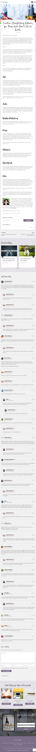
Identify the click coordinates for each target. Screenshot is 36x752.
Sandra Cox (7, 523)
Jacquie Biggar (7, 546)
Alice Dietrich (12, 210)
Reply (33, 281)
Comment (4, 653)
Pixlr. (28, 96)
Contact (15, 744)
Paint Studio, (23, 96)
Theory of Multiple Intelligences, (11, 59)
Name (3, 665)
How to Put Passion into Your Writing (25, 259)
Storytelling (11, 213)
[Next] (33, 256)
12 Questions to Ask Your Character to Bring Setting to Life (27, 234)
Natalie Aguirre (8, 315)
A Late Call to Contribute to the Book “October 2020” (9, 259)
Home (3, 743)
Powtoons (14, 97)
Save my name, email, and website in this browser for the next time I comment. (15, 668)
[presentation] (9, 251)
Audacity (5, 110)
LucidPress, (5, 124)
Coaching (12, 743)
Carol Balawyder (8, 636)
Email (14, 665)
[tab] (17, 268)
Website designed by (22, 750)
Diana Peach (7, 437)
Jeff (5, 501)
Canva (29, 122)
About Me (7, 743)
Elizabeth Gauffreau (9, 459)
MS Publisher (10, 124)
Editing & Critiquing (19, 743)
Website (26, 665)
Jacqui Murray (5, 213)
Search (31, 227)
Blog (33, 743)
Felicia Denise (7, 336)
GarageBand (19, 142)
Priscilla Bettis (8, 281)
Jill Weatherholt (8, 419)
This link (31, 82)
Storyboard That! (20, 97)
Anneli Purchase (8, 390)
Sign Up (26, 729)
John (7, 399)
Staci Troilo (7, 358)
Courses (29, 743)
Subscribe (28, 220)
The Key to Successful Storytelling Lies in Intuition (9, 234)
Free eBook (20, 744)
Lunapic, (19, 96)
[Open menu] (32, 2)
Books (25, 743)
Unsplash (18, 210)
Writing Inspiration (17, 213)
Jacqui (5, 625)
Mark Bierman (7, 480)
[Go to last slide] (2, 256)
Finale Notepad (26, 142)
